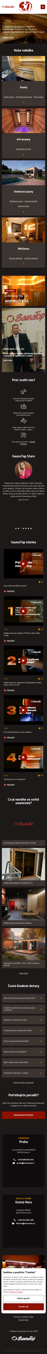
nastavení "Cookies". (16, 1292)
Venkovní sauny (23, 191)
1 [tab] (16, 528)
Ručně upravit (23, 1298)
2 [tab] (18, 528)
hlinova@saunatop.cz (25, 1223)
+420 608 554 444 (25, 1160)
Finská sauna (9, 97)
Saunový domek (31, 201)
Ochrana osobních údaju (23, 1317)
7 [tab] (31, 528)
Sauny (23, 87)
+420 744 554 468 (25, 1220)
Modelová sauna (16, 201)
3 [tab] (21, 528)
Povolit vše (23, 1307)
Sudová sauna (23, 206)
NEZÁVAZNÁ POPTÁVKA (23, 1115)
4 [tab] (23, 528)
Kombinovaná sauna (24, 97)
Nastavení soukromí (33, 1351)
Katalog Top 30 (17, 296)
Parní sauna (38, 97)
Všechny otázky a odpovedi (23, 1082)
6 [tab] (28, 528)
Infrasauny (23, 139)
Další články (23, 973)
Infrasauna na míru (23, 149)
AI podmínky (23, 1320)
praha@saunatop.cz (25, 1163)
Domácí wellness (16, 258)
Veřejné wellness (31, 258)
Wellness (23, 248)
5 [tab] (26, 528)
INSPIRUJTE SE (17, 301)
